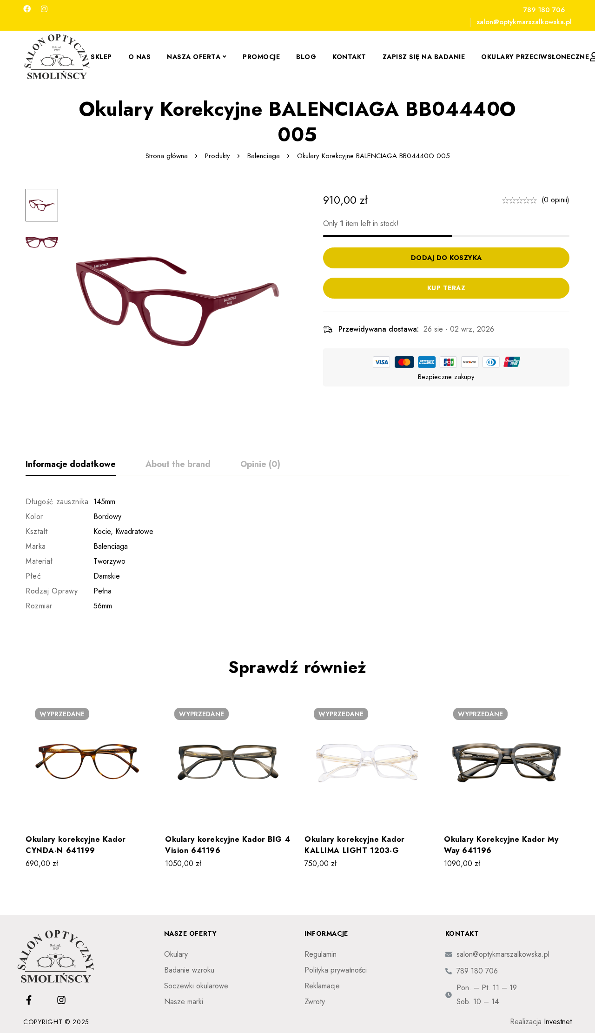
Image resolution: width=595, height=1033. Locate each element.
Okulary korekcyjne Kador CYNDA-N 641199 (76, 845)
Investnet (558, 1021)
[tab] (71, 464)
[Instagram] (44, 9)
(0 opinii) (555, 199)
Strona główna (166, 156)
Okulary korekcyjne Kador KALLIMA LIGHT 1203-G (354, 845)
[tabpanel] (297, 553)
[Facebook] (27, 9)
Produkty (217, 156)
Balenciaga (263, 156)
